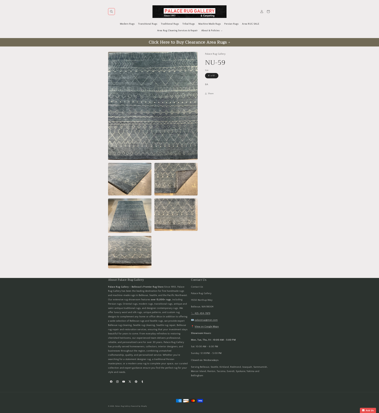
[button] (111, 11)
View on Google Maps (207, 326)
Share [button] (211, 93)
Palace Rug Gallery (122, 406)
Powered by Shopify (139, 406)
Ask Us (369, 410)
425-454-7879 (202, 313)
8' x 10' (211, 75)
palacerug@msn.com (206, 320)
